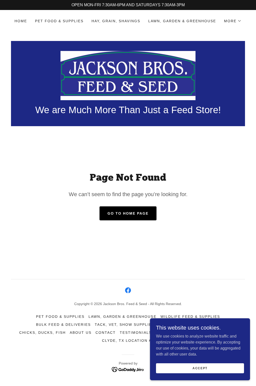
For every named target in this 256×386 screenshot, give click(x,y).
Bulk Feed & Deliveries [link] (63, 325)
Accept (200, 368)
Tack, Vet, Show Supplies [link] (124, 325)
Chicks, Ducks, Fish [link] (42, 333)
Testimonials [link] (136, 333)
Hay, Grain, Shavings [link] (116, 21)
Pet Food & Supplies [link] (59, 21)
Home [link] (20, 21)
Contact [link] (106, 333)
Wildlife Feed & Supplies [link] (190, 317)
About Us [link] (81, 333)
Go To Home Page (128, 213)
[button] (233, 21)
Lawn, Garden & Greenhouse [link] (182, 21)
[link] (128, 75)
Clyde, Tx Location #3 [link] (128, 341)
